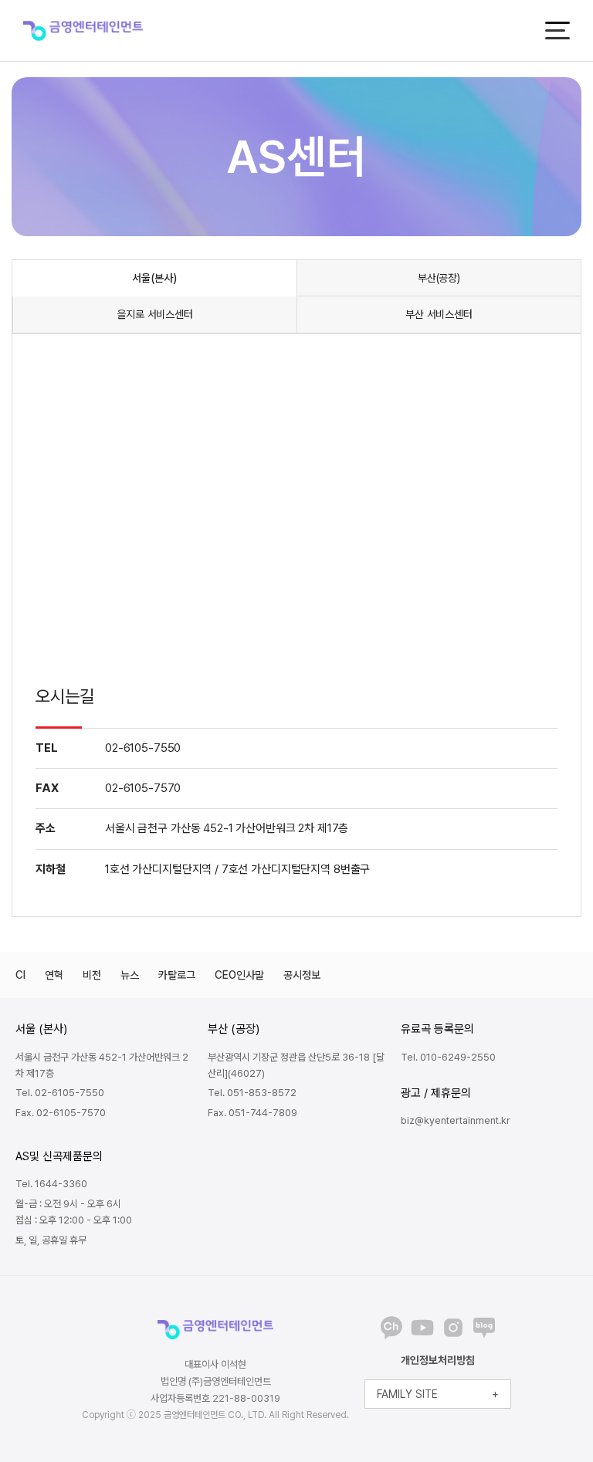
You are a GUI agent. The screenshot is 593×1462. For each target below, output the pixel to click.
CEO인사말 (239, 975)
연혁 (54, 975)
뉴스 (129, 975)
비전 (92, 975)
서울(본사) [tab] (154, 278)
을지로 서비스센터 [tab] (155, 314)
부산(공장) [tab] (439, 278)
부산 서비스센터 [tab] (439, 314)
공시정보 (301, 975)
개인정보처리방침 (438, 1360)
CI (20, 975)
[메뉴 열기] (557, 30)
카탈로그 (176, 975)
